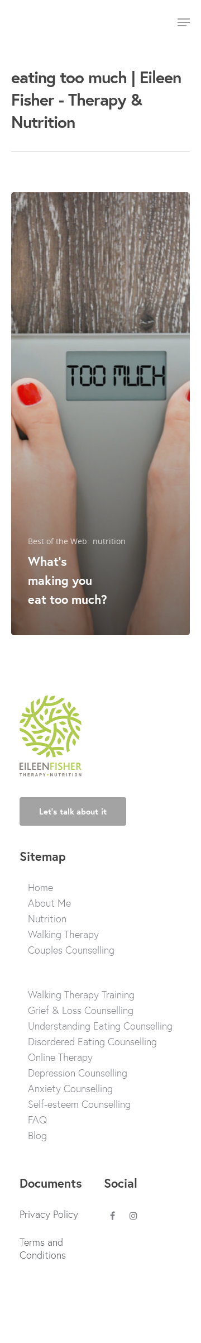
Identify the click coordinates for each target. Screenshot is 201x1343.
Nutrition (47, 918)
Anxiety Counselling (70, 1088)
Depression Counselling (77, 1072)
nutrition (109, 541)
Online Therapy (60, 1057)
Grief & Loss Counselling (80, 1010)
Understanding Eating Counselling (100, 1026)
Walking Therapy (63, 934)
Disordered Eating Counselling (92, 1041)
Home (40, 887)
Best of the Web (57, 541)
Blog (37, 1135)
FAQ (37, 1119)
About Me (49, 903)
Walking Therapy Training (81, 994)
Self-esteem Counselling (79, 1104)
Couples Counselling (71, 950)
